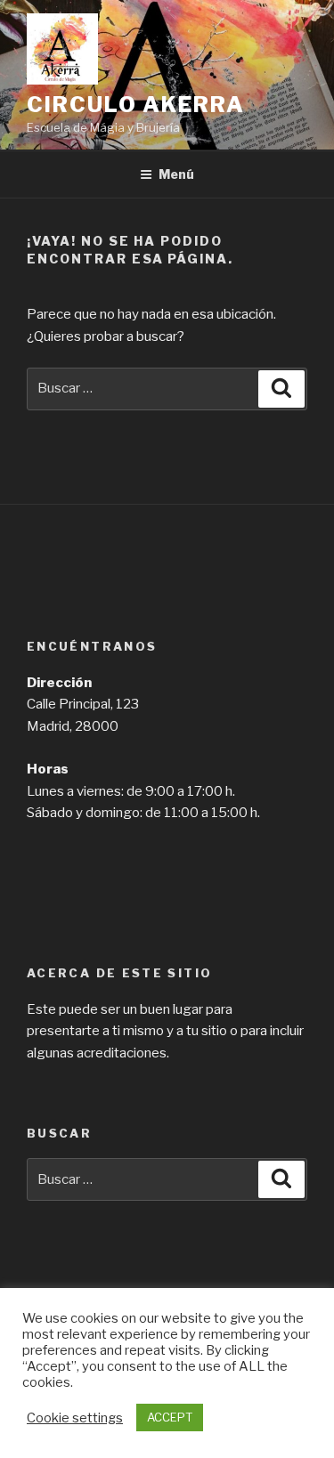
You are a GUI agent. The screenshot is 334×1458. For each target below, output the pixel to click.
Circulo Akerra (136, 104)
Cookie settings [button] (75, 1418)
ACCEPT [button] (169, 1417)
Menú (176, 174)
